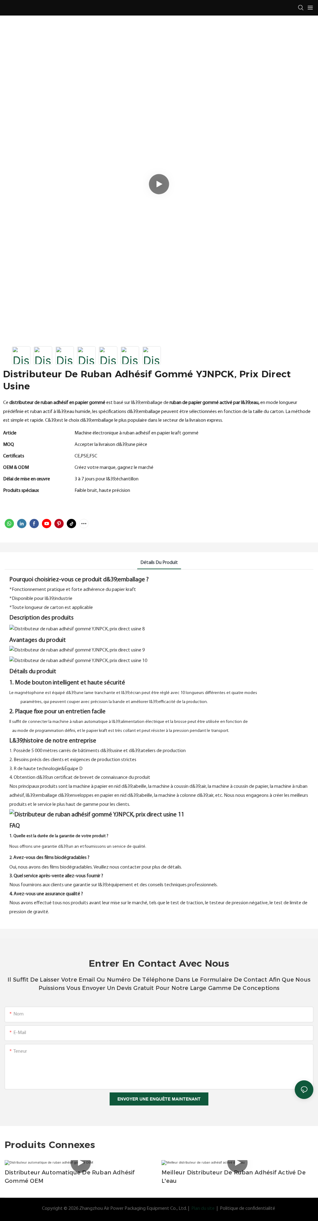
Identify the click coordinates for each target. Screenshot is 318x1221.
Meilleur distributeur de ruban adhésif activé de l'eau (233, 1176)
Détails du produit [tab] (159, 562)
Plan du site (203, 1208)
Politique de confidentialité (247, 1208)
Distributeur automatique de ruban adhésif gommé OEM (69, 1176)
